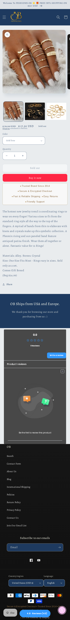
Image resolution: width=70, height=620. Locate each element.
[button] (4, 17)
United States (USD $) (22, 582)
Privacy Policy (14, 510)
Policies (10, 494)
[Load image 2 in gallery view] (35, 112)
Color (5, 133)
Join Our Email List (17, 525)
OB (27, 617)
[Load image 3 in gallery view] (56, 112)
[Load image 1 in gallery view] (13, 112)
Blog (9, 479)
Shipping (6, 128)
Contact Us (13, 517)
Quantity (7, 148)
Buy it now (35, 178)
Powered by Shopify (39, 617)
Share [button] (9, 284)
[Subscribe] (59, 547)
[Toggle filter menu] (62, 371)
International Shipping (18, 487)
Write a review (56, 355)
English (51, 582)
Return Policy (14, 502)
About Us (11, 471)
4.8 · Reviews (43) (37, 613)
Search (10, 456)
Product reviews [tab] (17, 364)
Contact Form (14, 463)
